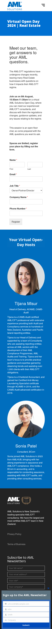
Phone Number (18, 208)
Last (29, 169)
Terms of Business (16, 544)
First (11, 169)
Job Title (15, 185)
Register (16, 221)
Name (13, 160)
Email (13, 174)
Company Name (19, 197)
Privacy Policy (14, 534)
